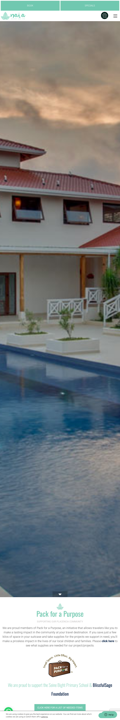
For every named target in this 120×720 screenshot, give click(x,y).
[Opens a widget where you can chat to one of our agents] (109, 715)
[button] (115, 16)
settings (44, 717)
